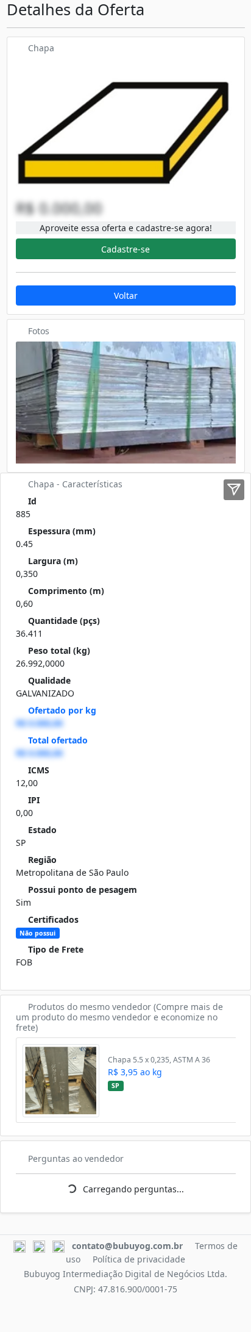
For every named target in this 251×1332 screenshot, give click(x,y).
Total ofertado (58, 740)
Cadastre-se (125, 249)
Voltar (126, 295)
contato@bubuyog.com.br (127, 1245)
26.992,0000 (40, 663)
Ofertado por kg (62, 710)
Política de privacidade (139, 1259)
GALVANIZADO (45, 693)
